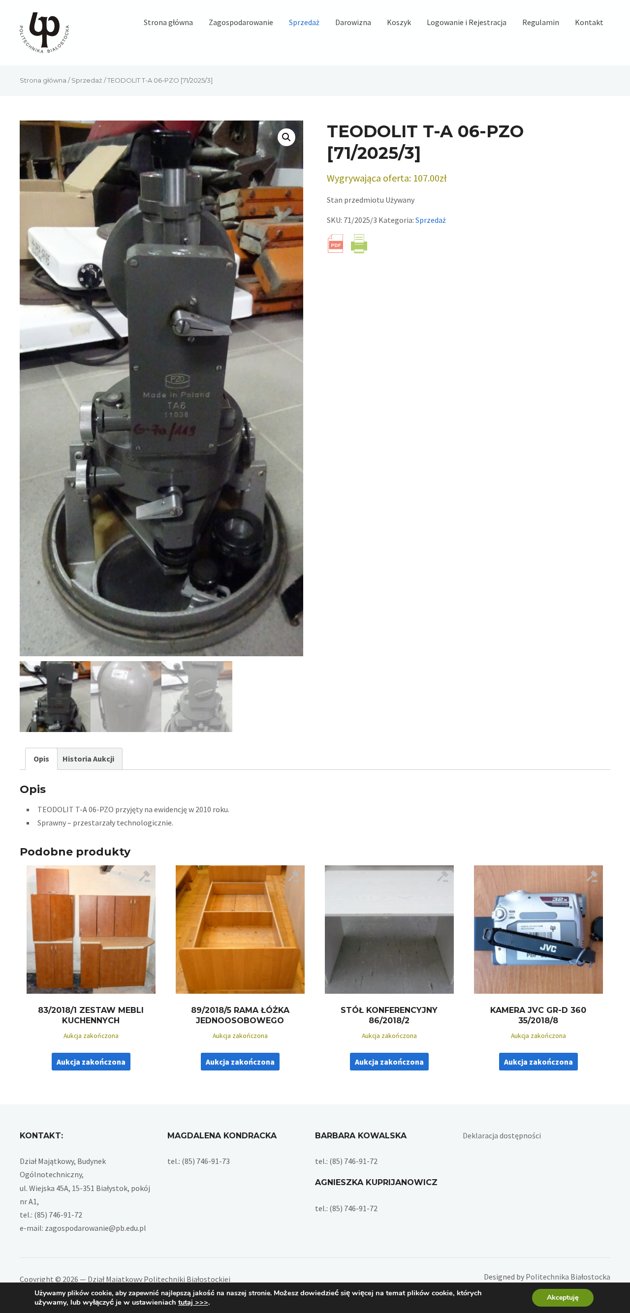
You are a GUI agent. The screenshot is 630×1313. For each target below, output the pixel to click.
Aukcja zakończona (91, 1062)
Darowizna (353, 22)
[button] (286, 137)
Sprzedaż (304, 22)
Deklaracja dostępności (502, 1135)
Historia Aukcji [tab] (88, 758)
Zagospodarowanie (241, 22)
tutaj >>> (193, 1302)
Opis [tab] (41, 758)
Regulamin (540, 22)
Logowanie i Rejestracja (466, 22)
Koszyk (399, 22)
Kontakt (589, 22)
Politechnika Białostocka (568, 1277)
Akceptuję (563, 1297)
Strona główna (168, 22)
